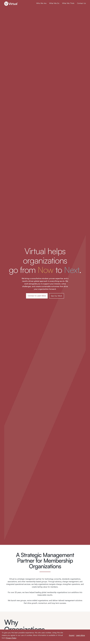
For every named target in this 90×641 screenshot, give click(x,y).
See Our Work (56, 296)
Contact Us (81, 3)
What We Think (68, 3)
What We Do (54, 3)
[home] (12, 3)
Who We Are (41, 3)
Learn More (80, 635)
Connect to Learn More (37, 296)
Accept (71, 635)
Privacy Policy (11, 638)
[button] (41, 3)
